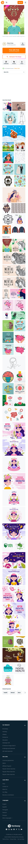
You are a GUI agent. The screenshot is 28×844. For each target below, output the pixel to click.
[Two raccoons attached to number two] (8, 170)
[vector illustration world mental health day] (18, 431)
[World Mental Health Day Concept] (8, 191)
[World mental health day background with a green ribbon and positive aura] (9, 443)
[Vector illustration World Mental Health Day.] (8, 214)
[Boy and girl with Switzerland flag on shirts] (7, 180)
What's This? (17, 68)
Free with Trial (14, 50)
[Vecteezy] (2, 2)
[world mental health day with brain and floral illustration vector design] (8, 575)
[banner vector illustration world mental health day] (10, 410)
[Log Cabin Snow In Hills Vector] (13, 157)
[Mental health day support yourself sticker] (13, 612)
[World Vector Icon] (8, 539)
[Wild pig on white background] (6, 277)
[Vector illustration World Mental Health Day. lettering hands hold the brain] (8, 500)
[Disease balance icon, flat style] (8, 563)
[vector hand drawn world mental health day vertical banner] (5, 399)
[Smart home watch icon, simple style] (8, 238)
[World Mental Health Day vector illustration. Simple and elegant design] (8, 744)
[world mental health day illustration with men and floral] (9, 350)
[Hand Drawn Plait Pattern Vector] (9, 287)
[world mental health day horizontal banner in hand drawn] (13, 387)
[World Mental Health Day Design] (8, 551)
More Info (6, 72)
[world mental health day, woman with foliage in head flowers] (8, 310)
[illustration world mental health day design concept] (6, 106)
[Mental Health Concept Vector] (10, 127)
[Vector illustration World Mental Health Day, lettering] (8, 476)
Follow (22, 44)
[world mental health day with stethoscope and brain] (8, 432)
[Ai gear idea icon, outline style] (8, 298)
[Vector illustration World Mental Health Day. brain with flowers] (8, 512)
